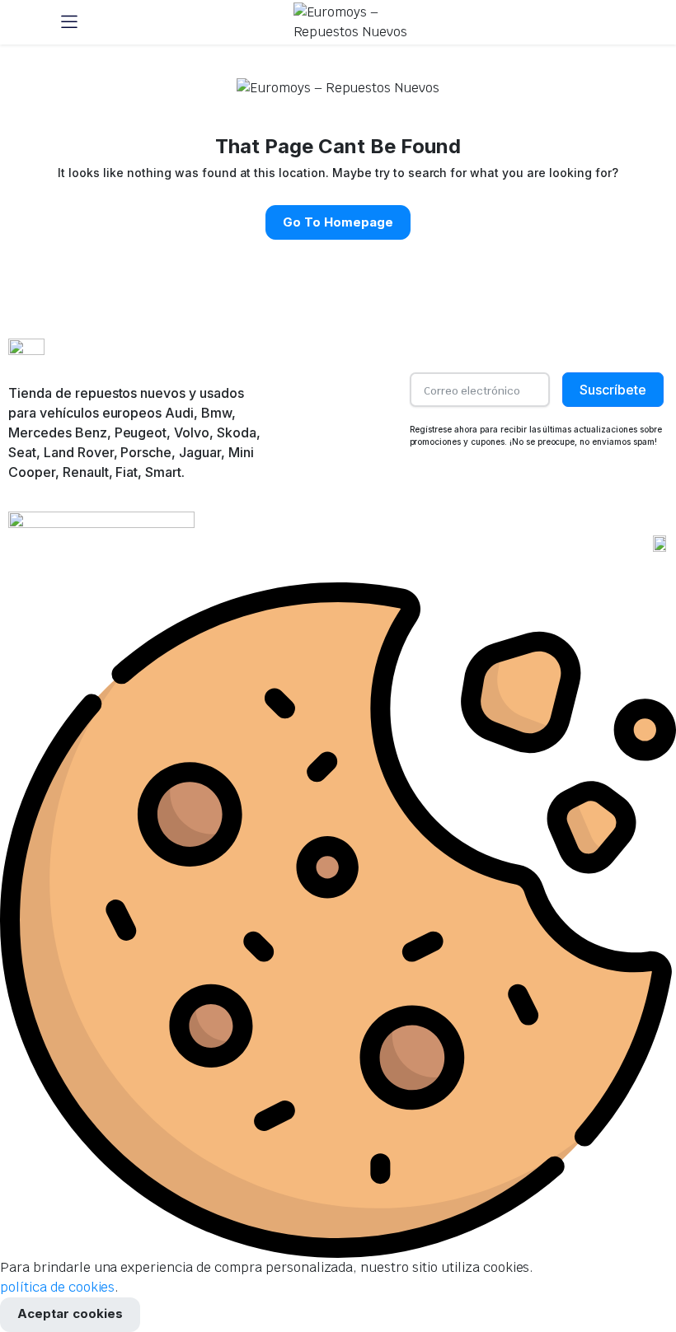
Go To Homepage (338, 222)
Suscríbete (613, 389)
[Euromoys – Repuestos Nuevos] (354, 22)
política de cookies (57, 1287)
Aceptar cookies (70, 1313)
